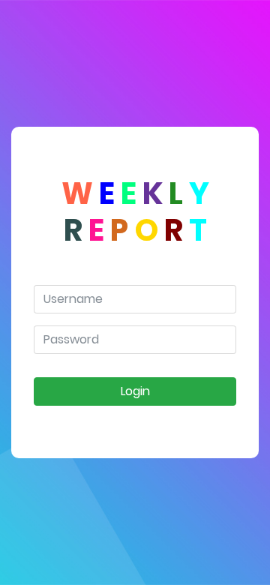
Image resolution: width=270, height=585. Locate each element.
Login (135, 391)
